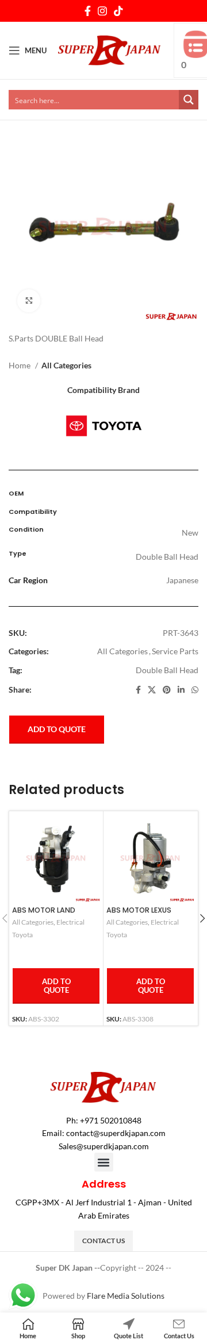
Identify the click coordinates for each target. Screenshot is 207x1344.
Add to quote (57, 729)
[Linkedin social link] (181, 689)
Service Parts (175, 651)
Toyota (22, 934)
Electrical (70, 922)
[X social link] (151, 689)
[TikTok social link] (118, 10)
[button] (103, 1162)
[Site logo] (109, 49)
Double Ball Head (167, 670)
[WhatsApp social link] (195, 689)
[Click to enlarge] (28, 300)
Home (20, 365)
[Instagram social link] (102, 10)
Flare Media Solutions (125, 1295)
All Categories (66, 365)
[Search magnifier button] (188, 99)
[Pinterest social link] (166, 689)
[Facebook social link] (87, 10)
